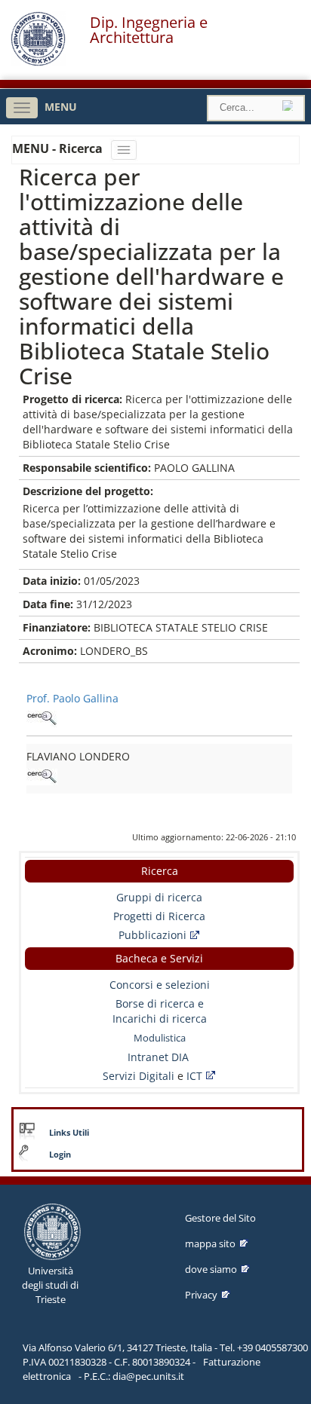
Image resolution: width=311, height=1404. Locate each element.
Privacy (201, 1295)
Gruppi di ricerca (159, 897)
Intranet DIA (158, 1057)
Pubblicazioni (152, 935)
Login (60, 1154)
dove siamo (211, 1269)
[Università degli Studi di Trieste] (38, 62)
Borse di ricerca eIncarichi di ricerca (159, 1011)
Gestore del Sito (220, 1218)
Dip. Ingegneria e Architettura (149, 30)
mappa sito (210, 1243)
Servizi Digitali (140, 1076)
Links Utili (69, 1132)
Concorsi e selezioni (159, 984)
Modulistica (160, 1038)
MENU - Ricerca (59, 148)
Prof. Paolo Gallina (72, 698)
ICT (194, 1076)
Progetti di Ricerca (159, 916)
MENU (61, 106)
